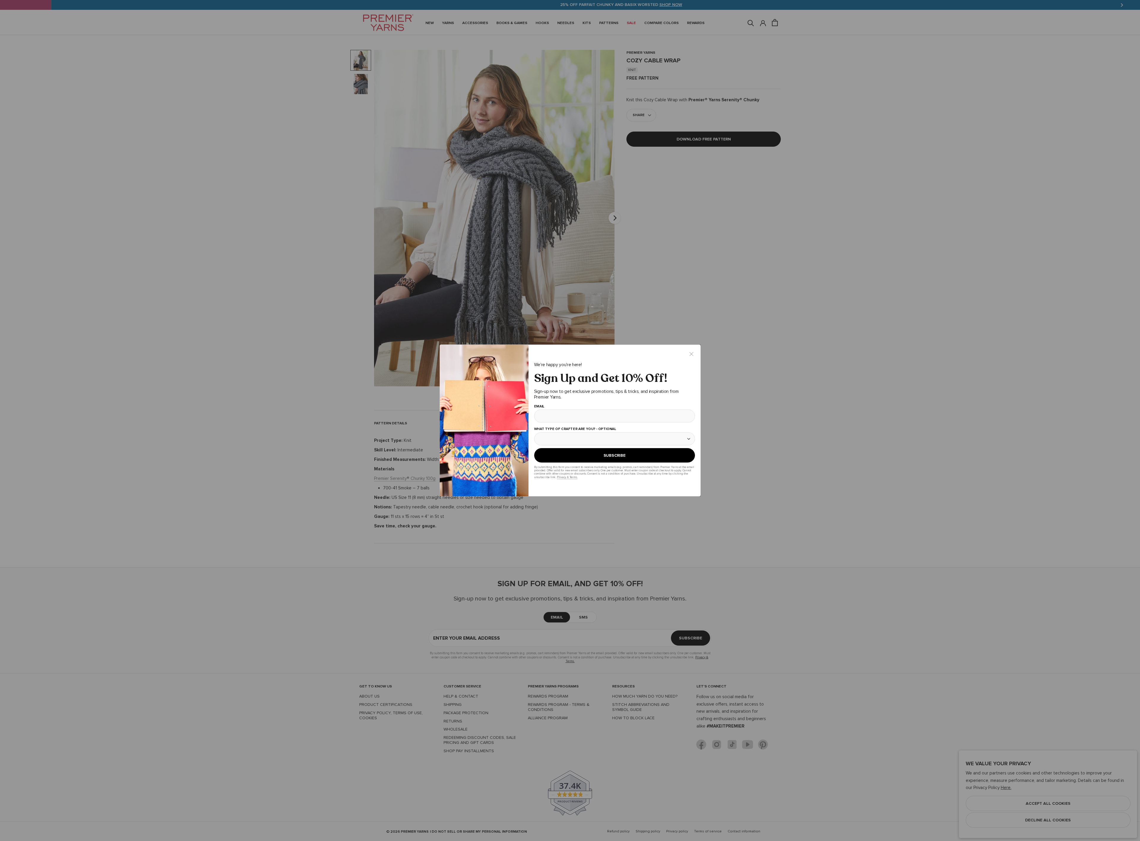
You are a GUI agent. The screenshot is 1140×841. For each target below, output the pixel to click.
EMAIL (539, 406)
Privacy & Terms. (567, 477)
